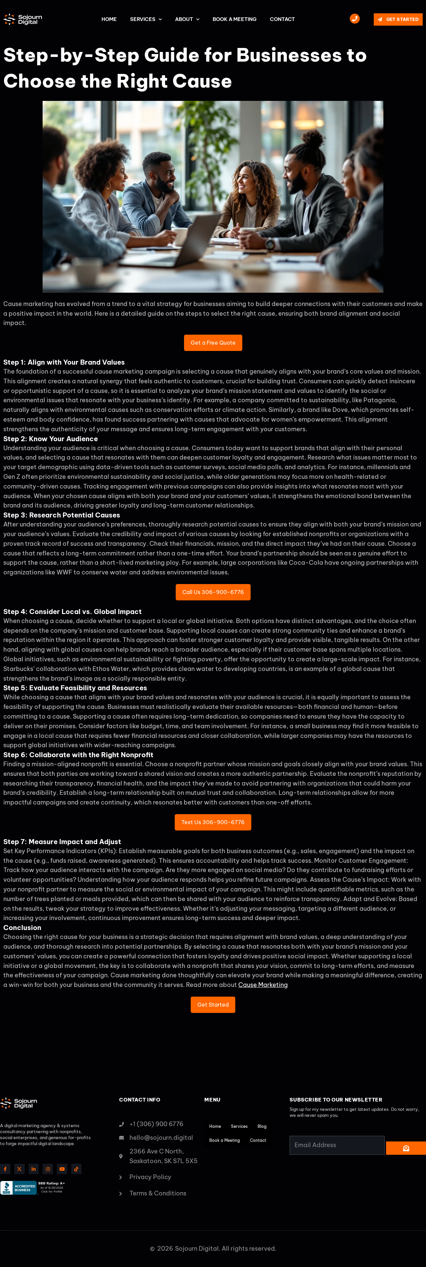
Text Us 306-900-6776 (213, 822)
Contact (282, 19)
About (184, 19)
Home (109, 19)
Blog (262, 1126)
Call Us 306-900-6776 (213, 592)
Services (142, 19)
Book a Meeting (235, 19)
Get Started (213, 1004)
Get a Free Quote (213, 342)
